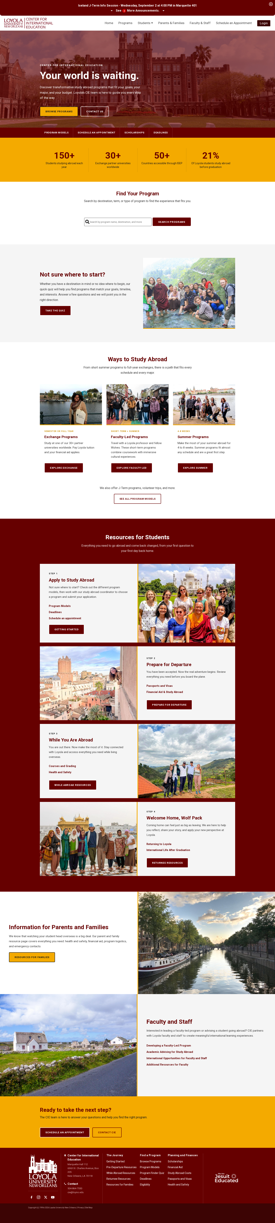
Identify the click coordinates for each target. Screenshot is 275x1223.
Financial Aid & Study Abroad (164, 692)
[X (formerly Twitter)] (45, 1197)
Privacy (80, 1208)
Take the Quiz (55, 310)
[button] (138, 11)
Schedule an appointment (96, 132)
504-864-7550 (75, 1188)
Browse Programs (58, 111)
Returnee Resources (167, 862)
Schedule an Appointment (64, 1132)
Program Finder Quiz (152, 1173)
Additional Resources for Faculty (167, 1064)
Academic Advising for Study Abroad (169, 1051)
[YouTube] (52, 1197)
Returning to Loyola (158, 844)
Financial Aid (175, 1167)
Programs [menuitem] (125, 23)
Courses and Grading (62, 766)
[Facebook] (31, 1197)
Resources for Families (32, 957)
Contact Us (94, 111)
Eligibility (145, 1184)
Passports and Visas (159, 685)
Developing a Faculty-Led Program (168, 1045)
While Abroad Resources (72, 784)
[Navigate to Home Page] (28, 23)
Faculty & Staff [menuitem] (200, 23)
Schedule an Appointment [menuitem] (234, 23)
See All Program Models (138, 498)
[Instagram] (38, 1197)
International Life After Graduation (168, 850)
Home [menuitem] (109, 23)
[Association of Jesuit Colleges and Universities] (227, 1178)
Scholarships (134, 132)
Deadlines (161, 132)
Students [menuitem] (144, 23)
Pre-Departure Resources (121, 1167)
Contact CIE (107, 1132)
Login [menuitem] (264, 23)
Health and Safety (60, 772)
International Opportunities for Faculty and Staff (176, 1058)
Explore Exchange (64, 467)
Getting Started (66, 629)
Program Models (56, 132)
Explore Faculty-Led (132, 467)
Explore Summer (195, 467)
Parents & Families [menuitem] (171, 23)
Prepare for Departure (169, 704)
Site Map (88, 1208)
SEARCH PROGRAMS (171, 221)
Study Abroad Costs (179, 1173)
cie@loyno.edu (76, 1192)
